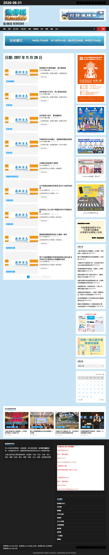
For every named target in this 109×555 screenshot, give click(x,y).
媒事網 (59, 518)
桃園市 (63, 427)
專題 (29, 29)
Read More (44, 77)
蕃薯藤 (59, 510)
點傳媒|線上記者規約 (45, 546)
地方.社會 (15, 29)
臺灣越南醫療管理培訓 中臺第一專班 (21, 239)
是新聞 (59, 532)
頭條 (4, 29)
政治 (42, 29)
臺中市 (13, 176)
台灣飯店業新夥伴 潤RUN (21, 167)
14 (83, 389)
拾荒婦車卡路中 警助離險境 (21, 120)
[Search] (94, 28)
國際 (47, 29)
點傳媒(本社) (61, 503)
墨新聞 (59, 528)
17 (94, 389)
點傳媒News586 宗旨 (10, 546)
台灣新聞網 (60, 525)
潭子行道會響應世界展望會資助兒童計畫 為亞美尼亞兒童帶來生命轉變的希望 (21, 263)
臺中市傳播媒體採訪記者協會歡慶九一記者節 (42, 420)
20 (79, 393)
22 (87, 393)
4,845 (43, 277)
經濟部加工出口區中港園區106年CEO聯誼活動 (21, 215)
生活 (57, 29)
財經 (9, 29)
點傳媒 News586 (13, 23)
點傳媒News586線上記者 (27, 546)
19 (102, 389)
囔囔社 (59, 539)
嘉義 (7, 81)
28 (83, 396)
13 (79, 389)
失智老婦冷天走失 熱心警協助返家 (21, 96)
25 (98, 393)
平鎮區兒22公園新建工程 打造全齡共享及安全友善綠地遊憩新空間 (67, 420)
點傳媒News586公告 (10, 548)
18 (98, 389)
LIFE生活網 (60, 514)
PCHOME (59, 507)
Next (48, 277)
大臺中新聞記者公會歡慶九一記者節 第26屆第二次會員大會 (16, 420)
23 (91, 393)
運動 (52, 29)
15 (87, 389)
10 (94, 385)
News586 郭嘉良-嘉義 (44, 70)
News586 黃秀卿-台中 (44, 165)
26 (102, 393)
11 (98, 385)
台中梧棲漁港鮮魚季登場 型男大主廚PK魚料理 (21, 191)
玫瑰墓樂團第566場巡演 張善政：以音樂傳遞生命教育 (92, 420)
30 (91, 396)
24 (94, 393)
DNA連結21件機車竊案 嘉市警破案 (21, 72)
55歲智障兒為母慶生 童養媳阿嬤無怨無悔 (21, 144)
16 (91, 389)
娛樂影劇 (35, 29)
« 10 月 (80, 400)
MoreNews (62, 553)
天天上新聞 (60, 521)
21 (83, 393)
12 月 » (101, 400)
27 (79, 396)
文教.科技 (23, 29)
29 (87, 396)
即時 (103, 29)
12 (102, 385)
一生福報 (60, 536)
